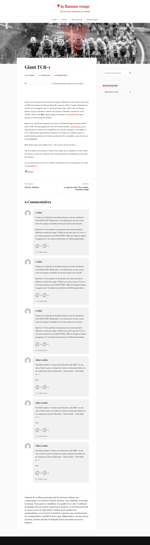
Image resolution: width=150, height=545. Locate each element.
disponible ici (32, 165)
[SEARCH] (130, 73)
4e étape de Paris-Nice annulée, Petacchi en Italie (76, 188)
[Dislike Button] (44, 246)
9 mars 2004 (45, 75)
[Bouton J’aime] (37, 246)
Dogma (27, 117)
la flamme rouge (75, 6)
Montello (71, 114)
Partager (30, 171)
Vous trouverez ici (76, 126)
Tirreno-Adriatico (32, 187)
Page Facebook (77, 19)
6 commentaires (60, 75)
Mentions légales (92, 19)
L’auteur (64, 19)
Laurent (31, 75)
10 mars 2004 (42, 252)
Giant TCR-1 (37, 67)
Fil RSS (54, 19)
